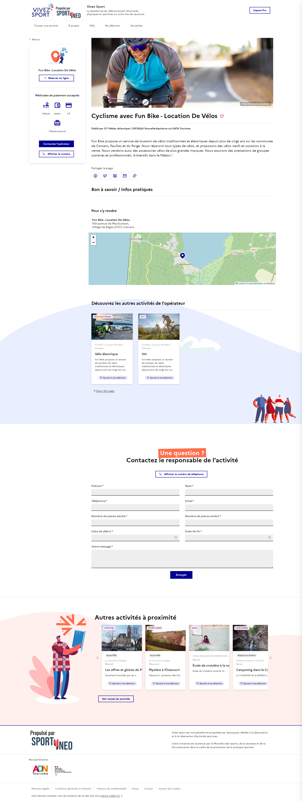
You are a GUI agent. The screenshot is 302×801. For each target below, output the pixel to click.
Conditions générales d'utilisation (73, 788)
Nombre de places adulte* (109, 516)
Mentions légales (40, 788)
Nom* (189, 486)
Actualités (136, 25)
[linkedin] (115, 176)
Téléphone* (99, 501)
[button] (182, 255)
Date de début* (102, 531)
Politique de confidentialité (111, 788)
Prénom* (97, 486)
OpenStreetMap (255, 283)
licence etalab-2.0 (110, 795)
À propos (73, 25)
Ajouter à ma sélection (114, 377)
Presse (135, 788)
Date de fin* (193, 531)
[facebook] (95, 176)
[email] (125, 176)
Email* (189, 501)
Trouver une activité (46, 25)
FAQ (92, 25)
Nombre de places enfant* (203, 516)
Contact (148, 788)
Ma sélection (112, 25)
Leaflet (241, 283)
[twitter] (105, 176)
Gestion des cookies (169, 788)
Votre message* (102, 546)
